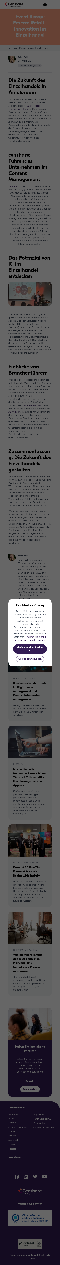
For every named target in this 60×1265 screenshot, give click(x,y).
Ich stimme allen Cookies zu (30, 649)
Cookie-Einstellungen (30, 659)
